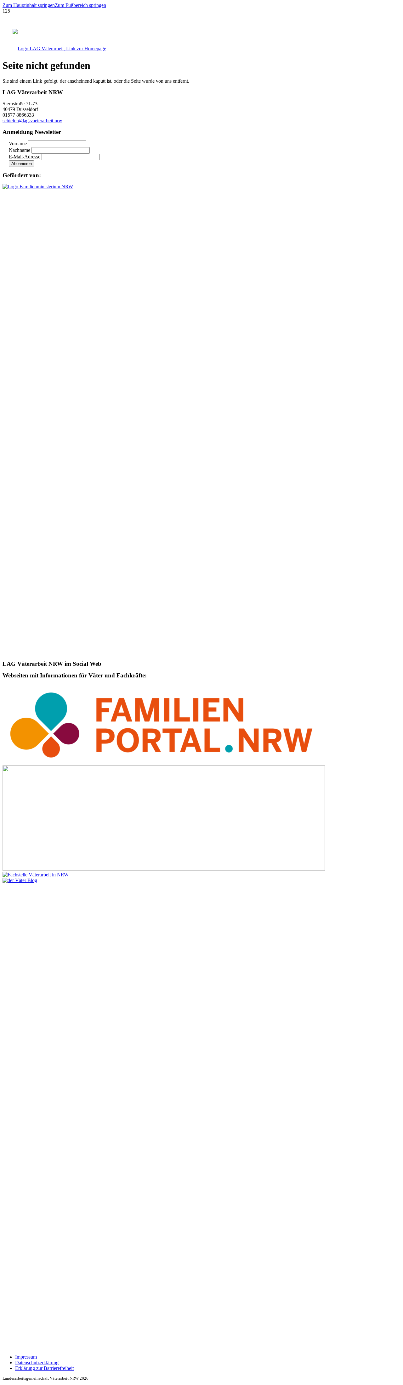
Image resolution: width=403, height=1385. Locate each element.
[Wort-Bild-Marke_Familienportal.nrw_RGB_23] (164, 762)
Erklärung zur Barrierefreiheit (44, 1368)
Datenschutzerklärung (37, 1362)
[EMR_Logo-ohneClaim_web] (164, 869)
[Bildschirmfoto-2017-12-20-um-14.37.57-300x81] (36, 874)
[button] (29, 5)
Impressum (26, 1357)
